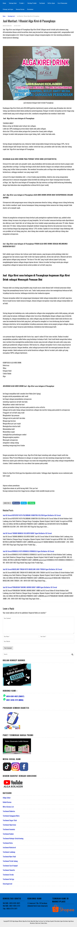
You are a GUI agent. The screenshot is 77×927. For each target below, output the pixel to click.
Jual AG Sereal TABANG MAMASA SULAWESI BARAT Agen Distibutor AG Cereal (27, 533)
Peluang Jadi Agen (8, 9)
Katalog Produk (32, 3)
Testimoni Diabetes (9, 811)
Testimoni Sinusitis (9, 870)
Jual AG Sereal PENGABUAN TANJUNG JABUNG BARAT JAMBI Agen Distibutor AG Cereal (30, 587)
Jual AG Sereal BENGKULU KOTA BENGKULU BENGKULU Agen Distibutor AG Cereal (28, 551)
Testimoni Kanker (8, 834)
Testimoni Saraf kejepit (10, 865)
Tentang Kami (13, 3)
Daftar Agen (51, 3)
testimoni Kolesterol (9, 847)
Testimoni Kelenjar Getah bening (13, 838)
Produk (21, 3)
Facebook (16, 503)
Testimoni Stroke (8, 874)
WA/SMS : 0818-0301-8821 (11, 903)
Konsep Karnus (20, 9)
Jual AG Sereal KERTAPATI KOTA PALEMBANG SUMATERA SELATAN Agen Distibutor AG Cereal (32, 515)
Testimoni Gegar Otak (10, 820)
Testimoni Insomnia (9, 829)
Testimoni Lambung (9, 852)
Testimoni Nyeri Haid (9, 856)
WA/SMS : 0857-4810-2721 (11, 906)
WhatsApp (32, 503)
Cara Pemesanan (62, 3)
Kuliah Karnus (7, 802)
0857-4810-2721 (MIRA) (14, 700)
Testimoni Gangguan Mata (11, 816)
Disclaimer (30, 9)
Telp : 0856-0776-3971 (10, 908)
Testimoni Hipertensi (9, 825)
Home (4, 3)
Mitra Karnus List (8, 806)
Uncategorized (11, 16)
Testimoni (42, 3)
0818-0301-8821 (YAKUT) (15, 696)
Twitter (24, 503)
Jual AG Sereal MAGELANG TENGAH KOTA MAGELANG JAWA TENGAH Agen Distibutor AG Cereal (32, 569)
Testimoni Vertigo (8, 879)
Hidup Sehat (7, 797)
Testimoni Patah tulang (10, 861)
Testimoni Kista (8, 843)
